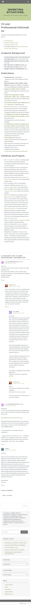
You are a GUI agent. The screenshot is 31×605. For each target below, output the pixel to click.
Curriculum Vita (8, 40)
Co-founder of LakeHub (13, 160)
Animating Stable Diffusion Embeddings (15, 545)
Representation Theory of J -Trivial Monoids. (16, 106)
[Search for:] (12, 532)
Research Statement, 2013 (11, 42)
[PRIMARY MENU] (3, 2)
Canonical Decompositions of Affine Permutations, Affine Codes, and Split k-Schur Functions (16, 96)
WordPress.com (9, 594)
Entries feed (8, 589)
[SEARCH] (28, 2)
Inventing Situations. (16, 11)
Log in (6, 587)
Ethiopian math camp (10, 191)
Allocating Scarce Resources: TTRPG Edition (16, 542)
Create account (8, 584)
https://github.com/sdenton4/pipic (17, 392)
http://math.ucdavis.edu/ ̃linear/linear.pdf (16, 151)
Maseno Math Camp (9, 197)
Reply (3, 280)
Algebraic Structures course (11, 208)
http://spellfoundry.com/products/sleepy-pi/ (12, 417)
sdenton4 (12, 284)
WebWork (17, 167)
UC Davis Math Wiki (11, 218)
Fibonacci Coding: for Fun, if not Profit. (14, 549)
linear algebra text (22, 220)
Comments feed (9, 591)
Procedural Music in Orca (11, 547)
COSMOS (19, 224)
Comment (25, 505)
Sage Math (24, 232)
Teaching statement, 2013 (11, 44)
